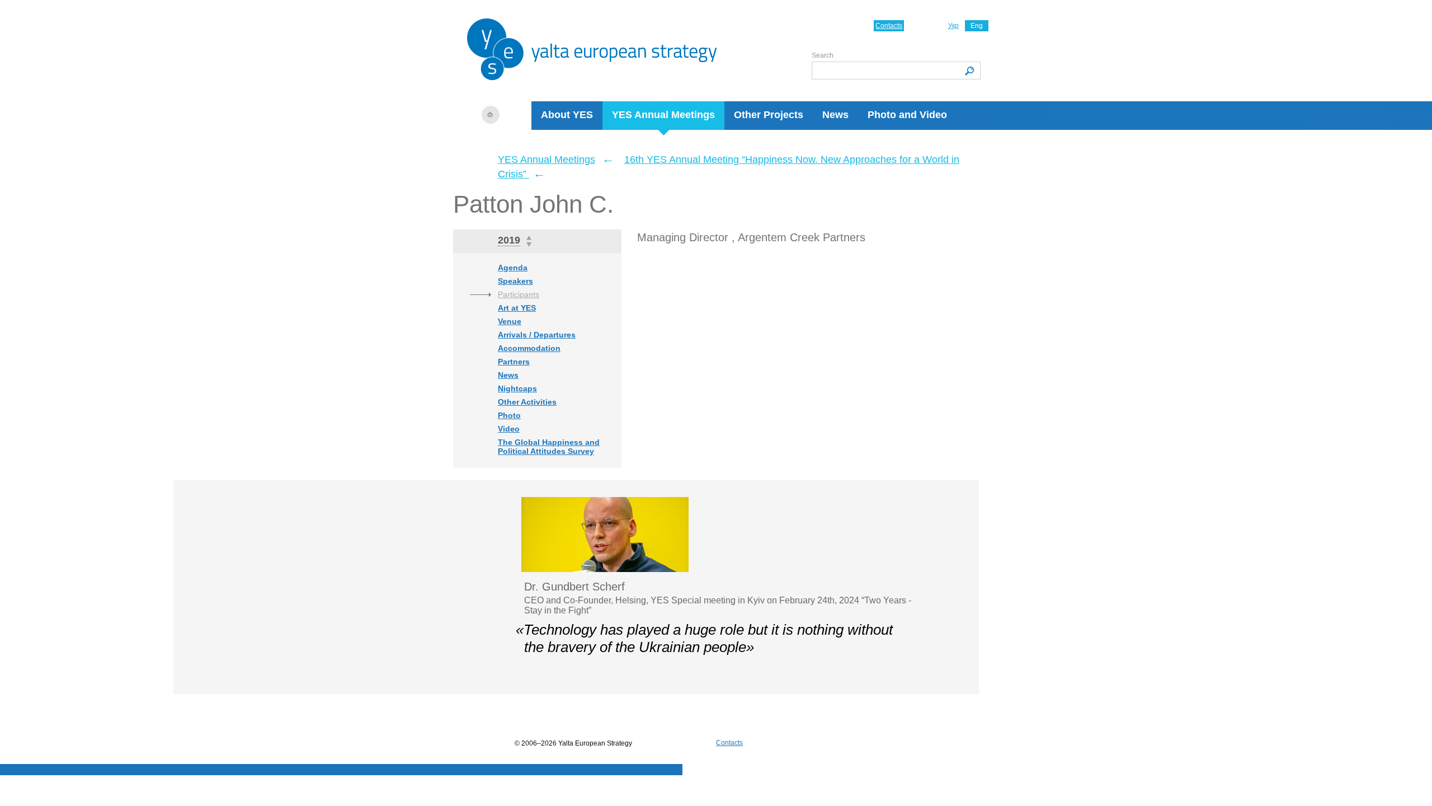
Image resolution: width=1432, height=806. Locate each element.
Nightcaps (517, 388)
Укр (953, 26)
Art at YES (517, 307)
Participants (518, 294)
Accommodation (529, 348)
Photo (509, 415)
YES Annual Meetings (663, 114)
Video (509, 428)
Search (822, 55)
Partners (514, 361)
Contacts (888, 26)
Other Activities (527, 401)
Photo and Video (907, 114)
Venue (509, 321)
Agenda (512, 267)
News (835, 114)
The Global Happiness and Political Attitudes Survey (549, 447)
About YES (567, 114)
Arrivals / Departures (537, 334)
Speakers (515, 281)
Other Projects (768, 114)
